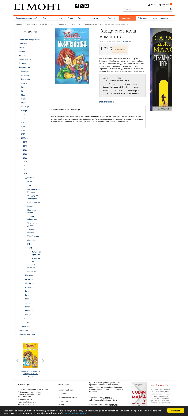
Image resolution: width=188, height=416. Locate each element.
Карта (115, 400)
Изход (61, 405)
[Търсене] (171, 9)
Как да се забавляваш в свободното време (30, 372)
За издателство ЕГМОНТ (27, 405)
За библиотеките (24, 397)
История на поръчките (68, 397)
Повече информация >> (76, 412)
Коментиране (128, 41)
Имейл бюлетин (65, 401)
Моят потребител (66, 390)
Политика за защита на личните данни (33, 389)
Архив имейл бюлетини (27, 402)
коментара (115, 41)
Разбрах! (175, 410)
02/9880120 (113, 404)
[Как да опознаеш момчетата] (72, 56)
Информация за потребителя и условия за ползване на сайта (30, 393)
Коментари (75, 109)
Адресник (62, 394)
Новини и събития (25, 399)
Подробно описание (60, 109)
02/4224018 (107, 398)
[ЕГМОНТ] (37, 6)
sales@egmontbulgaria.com (100, 400)
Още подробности (106, 101)
